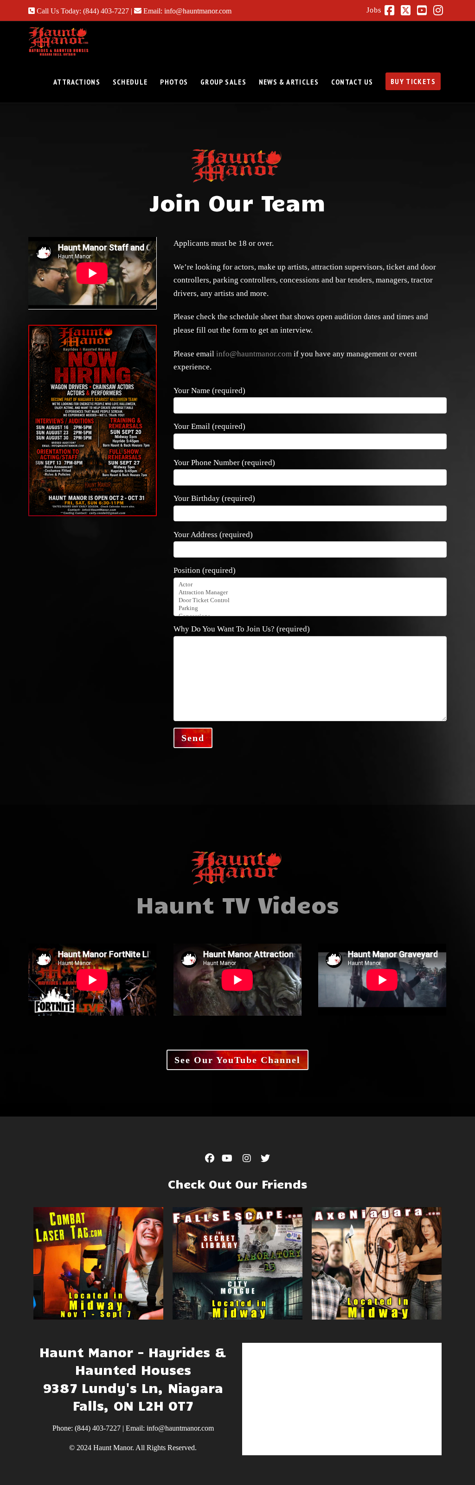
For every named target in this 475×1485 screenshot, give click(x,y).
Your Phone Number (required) (224, 462)
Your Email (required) (209, 426)
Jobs (373, 10)
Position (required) (204, 570)
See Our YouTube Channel (237, 1060)
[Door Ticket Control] (310, 601)
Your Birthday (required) (214, 498)
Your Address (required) (213, 534)
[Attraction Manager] (310, 593)
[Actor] (310, 585)
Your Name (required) (209, 390)
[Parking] (310, 608)
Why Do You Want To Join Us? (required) (241, 628)
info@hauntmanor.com (254, 353)
